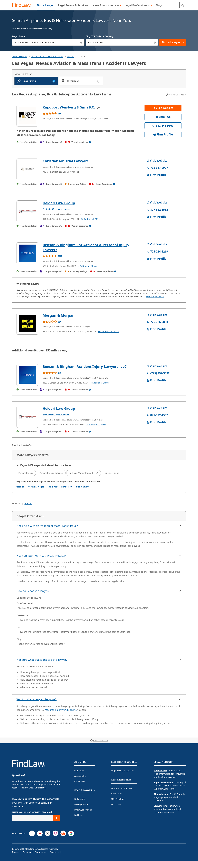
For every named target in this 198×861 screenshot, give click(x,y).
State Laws (116, 793)
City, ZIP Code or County (99, 36)
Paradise (20, 486)
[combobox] (48, 42)
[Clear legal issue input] (81, 42)
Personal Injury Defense (51, 473)
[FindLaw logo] (22, 5)
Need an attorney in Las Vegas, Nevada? (41, 555)
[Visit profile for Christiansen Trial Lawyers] (27, 169)
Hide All (28, 503)
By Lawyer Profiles (83, 809)
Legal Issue (18, 36)
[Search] (182, 5)
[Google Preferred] (71, 833)
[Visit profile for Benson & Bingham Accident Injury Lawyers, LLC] (27, 375)
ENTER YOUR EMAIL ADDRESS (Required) (32, 812)
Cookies (54, 852)
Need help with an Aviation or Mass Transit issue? (47, 526)
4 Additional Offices (87, 266)
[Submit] (56, 818)
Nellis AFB (53, 486)
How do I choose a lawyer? (33, 591)
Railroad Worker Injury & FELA (83, 473)
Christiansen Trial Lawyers (66, 161)
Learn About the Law (121, 788)
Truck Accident (111, 473)
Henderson (66, 486)
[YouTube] (40, 833)
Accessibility (80, 776)
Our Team (79, 770)
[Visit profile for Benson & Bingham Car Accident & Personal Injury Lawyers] (27, 253)
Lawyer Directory (19, 57)
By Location (79, 799)
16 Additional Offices (91, 219)
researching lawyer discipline (61, 709)
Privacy (26, 852)
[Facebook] (32, 833)
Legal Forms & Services (122, 770)
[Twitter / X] (47, 833)
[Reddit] (63, 833)
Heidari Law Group (59, 202)
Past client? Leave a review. (56, 209)
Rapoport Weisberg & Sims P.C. (69, 107)
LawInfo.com (160, 805)
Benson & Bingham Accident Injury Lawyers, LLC (85, 366)
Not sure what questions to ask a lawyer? (42, 659)
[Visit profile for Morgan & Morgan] (27, 323)
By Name (78, 815)
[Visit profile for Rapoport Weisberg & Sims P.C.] (27, 115)
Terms (15, 852)
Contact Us (79, 781)
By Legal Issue (81, 804)
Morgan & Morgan (59, 315)
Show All (16, 503)
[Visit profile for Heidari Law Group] (27, 211)
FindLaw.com (160, 770)
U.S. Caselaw (117, 799)
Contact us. (40, 787)
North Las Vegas (36, 486)
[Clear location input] (154, 42)
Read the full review (155, 296)
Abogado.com (161, 794)
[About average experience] (90, 142)
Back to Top (100, 740)
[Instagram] (55, 833)
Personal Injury (25, 473)
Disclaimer (40, 852)
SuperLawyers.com (163, 782)
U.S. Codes (116, 804)
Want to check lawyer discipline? (37, 699)
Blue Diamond (83, 486)
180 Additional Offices (108, 331)
